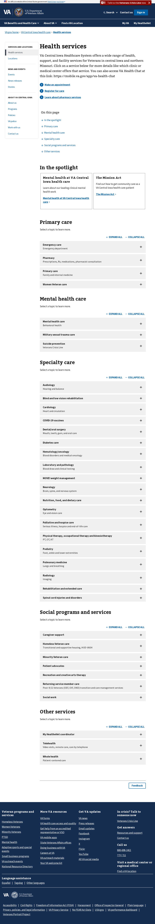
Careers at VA (47, 853)
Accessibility (10, 905)
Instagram (84, 838)
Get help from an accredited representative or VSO (55, 830)
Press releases (86, 823)
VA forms (45, 818)
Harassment (84, 905)
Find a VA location (126, 871)
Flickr (82, 849)
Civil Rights (26, 905)
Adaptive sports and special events (17, 849)
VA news (83, 818)
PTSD (5, 837)
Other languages (36, 883)
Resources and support (129, 832)
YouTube (83, 854)
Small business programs (15, 856)
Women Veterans (11, 826)
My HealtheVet (142, 23)
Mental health (9, 842)
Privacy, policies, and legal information (24, 909)
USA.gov (99, 909)
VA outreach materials (52, 858)
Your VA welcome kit (51, 863)
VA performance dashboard (122, 909)
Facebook (84, 833)
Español (6, 883)
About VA (49, 23)
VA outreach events (12, 861)
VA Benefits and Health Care (20, 23)
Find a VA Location (72, 23)
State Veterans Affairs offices (55, 842)
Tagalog (18, 883)
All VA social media (89, 859)
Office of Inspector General (109, 905)
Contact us (126, 12)
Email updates (86, 828)
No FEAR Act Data (81, 909)
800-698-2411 (124, 850)
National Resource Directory (17, 866)
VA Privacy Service (58, 909)
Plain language (135, 905)
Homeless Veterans (12, 821)
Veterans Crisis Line (127, 821)
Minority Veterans (11, 832)
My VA (125, 23)
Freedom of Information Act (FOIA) (55, 905)
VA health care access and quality (58, 823)
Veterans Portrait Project (16, 914)
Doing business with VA (52, 847)
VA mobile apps (48, 837)
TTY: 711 (121, 855)
